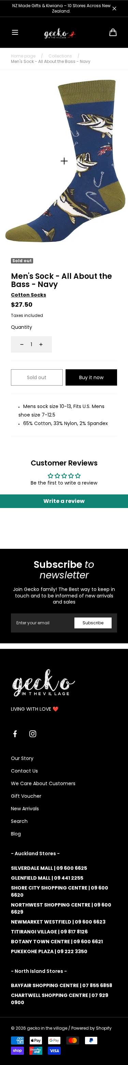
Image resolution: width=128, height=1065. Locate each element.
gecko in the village (47, 1028)
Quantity (21, 327)
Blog (16, 833)
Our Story (22, 758)
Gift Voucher (26, 796)
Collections (60, 56)
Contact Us (24, 770)
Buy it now (91, 377)
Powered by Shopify (91, 1028)
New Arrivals (25, 808)
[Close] (114, 8)
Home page (23, 56)
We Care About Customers (43, 783)
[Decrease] (18, 344)
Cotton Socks (28, 294)
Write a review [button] (64, 501)
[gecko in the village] (64, 32)
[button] (15, 32)
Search (19, 821)
